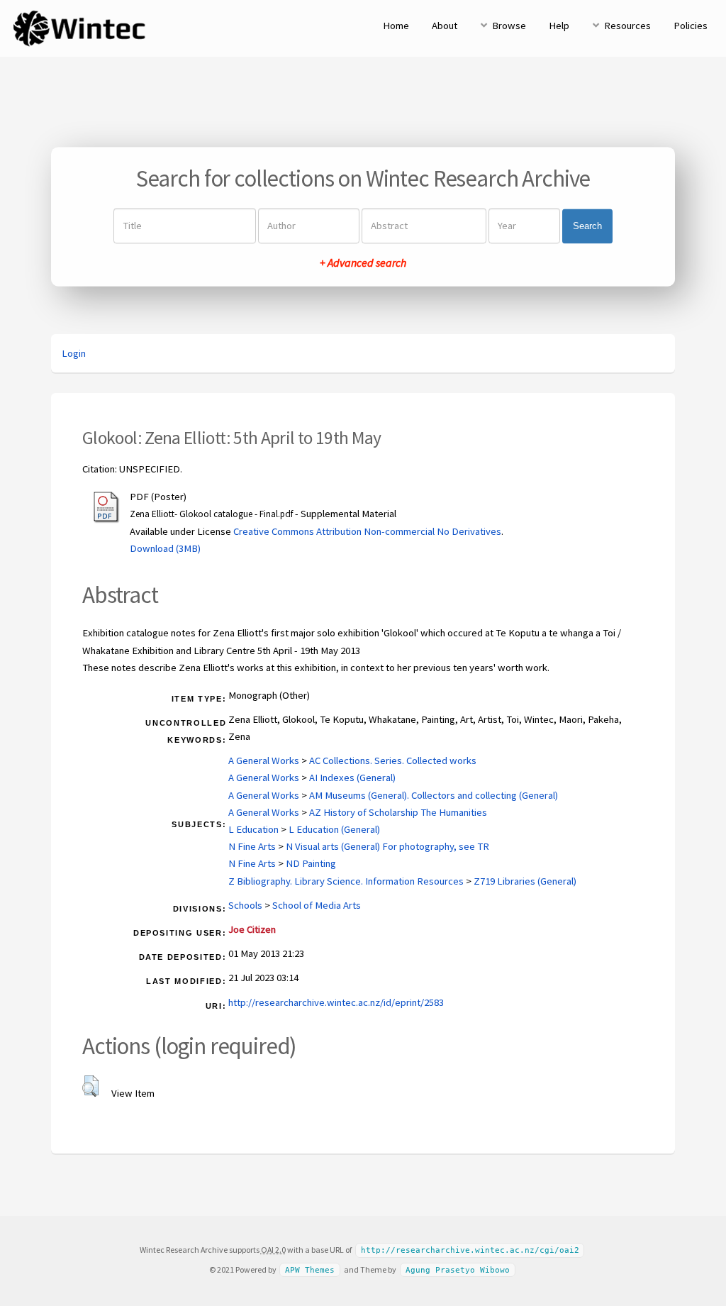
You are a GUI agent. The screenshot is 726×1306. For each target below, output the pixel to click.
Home (396, 25)
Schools (245, 905)
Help (559, 25)
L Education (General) (334, 829)
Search (587, 226)
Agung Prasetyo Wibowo (458, 1270)
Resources (627, 25)
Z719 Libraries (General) (525, 881)
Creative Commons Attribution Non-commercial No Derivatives (367, 531)
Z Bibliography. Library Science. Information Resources (346, 881)
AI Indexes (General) (352, 777)
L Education (253, 829)
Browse (509, 25)
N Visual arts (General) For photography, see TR (387, 846)
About (444, 25)
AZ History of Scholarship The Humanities (398, 812)
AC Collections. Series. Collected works (392, 760)
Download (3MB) (165, 548)
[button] (90, 1086)
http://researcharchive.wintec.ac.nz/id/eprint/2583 (336, 1002)
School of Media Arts (316, 905)
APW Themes (310, 1270)
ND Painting (311, 863)
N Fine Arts (252, 846)
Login (74, 353)
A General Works (263, 760)
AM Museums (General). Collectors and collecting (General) (433, 795)
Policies (691, 25)
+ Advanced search (363, 263)
